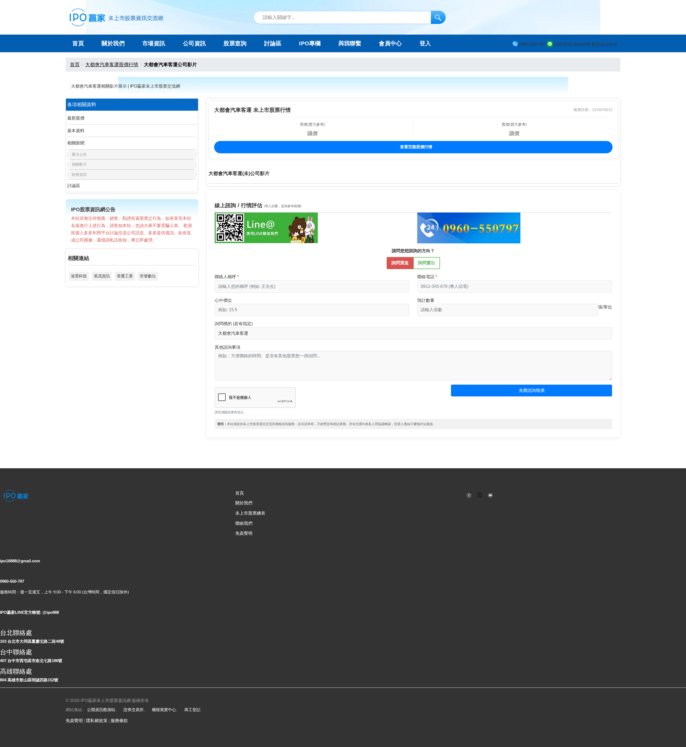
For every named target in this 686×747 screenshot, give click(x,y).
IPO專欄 (309, 43)
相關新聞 (75, 143)
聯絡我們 (243, 523)
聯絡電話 (425, 276)
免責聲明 (243, 533)
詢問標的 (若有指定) (234, 323)
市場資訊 (153, 43)
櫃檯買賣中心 (164, 709)
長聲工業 (125, 276)
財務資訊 (79, 174)
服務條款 (119, 720)
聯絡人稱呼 (225, 276)
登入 (425, 43)
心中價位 (223, 300)
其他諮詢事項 (227, 347)
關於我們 (243, 503)
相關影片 (79, 164)
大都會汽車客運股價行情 (111, 64)
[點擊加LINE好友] (266, 227)
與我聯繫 (349, 43)
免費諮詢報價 (532, 390)
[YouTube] (490, 495)
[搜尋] (438, 17)
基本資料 (75, 130)
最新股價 (75, 118)
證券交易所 (134, 709)
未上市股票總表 (250, 513)
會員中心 (390, 43)
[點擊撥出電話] (468, 227)
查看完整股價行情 (415, 146)
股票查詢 (235, 43)
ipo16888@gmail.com (20, 561)
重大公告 (79, 154)
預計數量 (425, 300)
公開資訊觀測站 (101, 709)
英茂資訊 (102, 276)
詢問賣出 (426, 263)
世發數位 (148, 276)
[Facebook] (469, 495)
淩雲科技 (79, 276)
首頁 (78, 43)
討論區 (272, 43)
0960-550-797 (12, 581)
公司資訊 (194, 43)
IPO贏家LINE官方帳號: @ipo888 (29, 612)
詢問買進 (400, 263)
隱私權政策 (96, 720)
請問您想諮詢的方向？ (413, 250)
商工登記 (192, 709)
